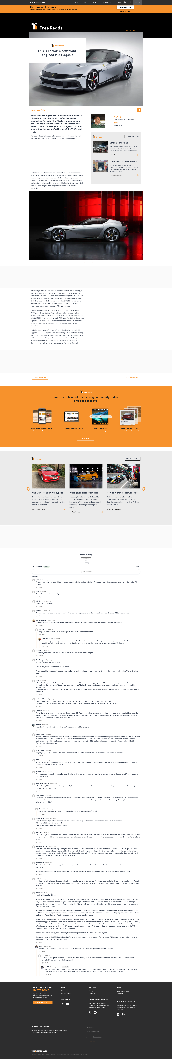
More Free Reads (40, 378)
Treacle (86, 1054)
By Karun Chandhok (114, 509)
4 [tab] (87, 263)
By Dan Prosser (114, 155)
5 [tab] (90, 263)
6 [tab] (93, 263)
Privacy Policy (97, 1037)
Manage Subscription (95, 991)
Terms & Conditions (50, 1054)
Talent (94, 2)
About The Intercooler (123, 991)
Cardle (137, 2)
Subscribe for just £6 (42, 1002)
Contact (34, 1054)
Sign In (118, 2)
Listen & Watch (106, 2)
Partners (119, 996)
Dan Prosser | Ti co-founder (124, 120)
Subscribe (85, 438)
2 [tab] (82, 263)
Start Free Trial (125, 7)
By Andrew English (39, 509)
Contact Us (92, 993)
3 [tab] (85, 263)
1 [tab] (79, 263)
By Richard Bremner (115, 175)
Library (85, 2)
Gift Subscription (66, 993)
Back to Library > (133, 30)
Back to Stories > (133, 378)
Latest (76, 2)
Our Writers (120, 993)
